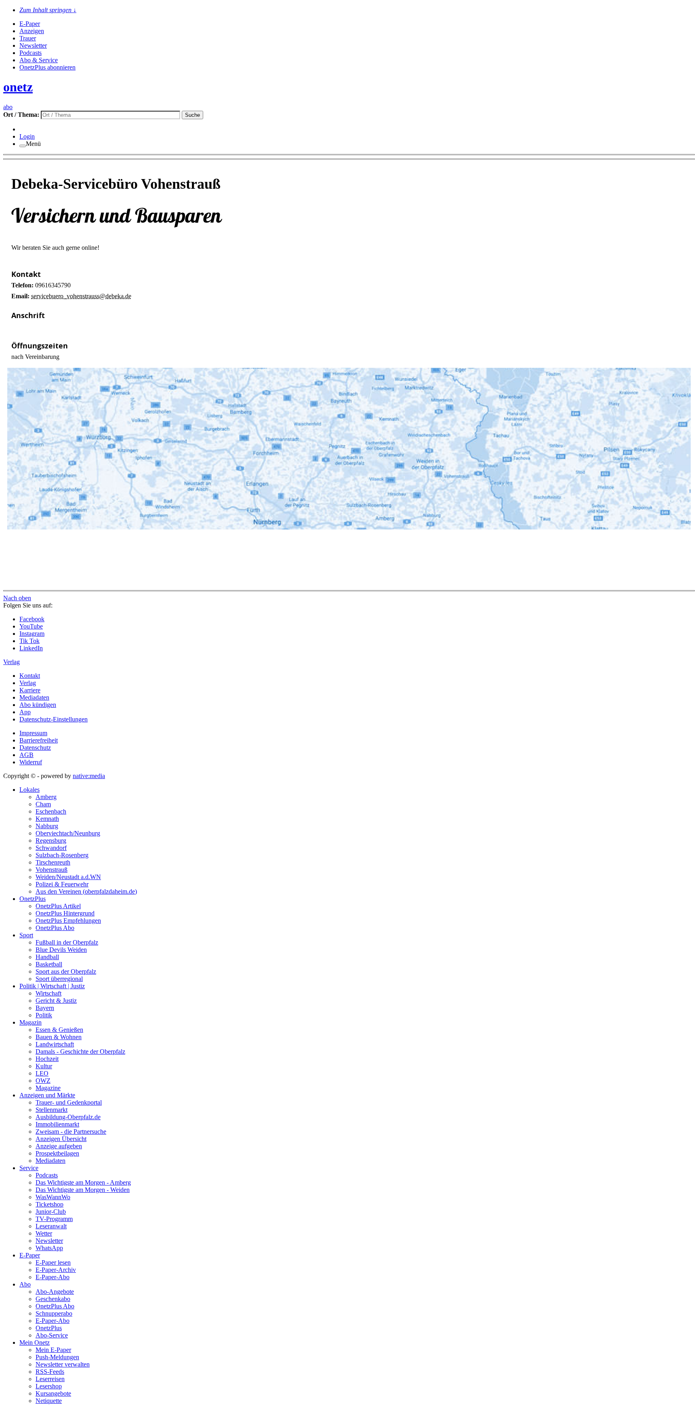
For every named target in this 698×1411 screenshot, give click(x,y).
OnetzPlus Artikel (58, 906)
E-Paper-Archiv (56, 1269)
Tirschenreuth (53, 862)
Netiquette (49, 1400)
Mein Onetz (34, 1342)
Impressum (33, 733)
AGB (26, 754)
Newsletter (33, 45)
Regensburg (51, 840)
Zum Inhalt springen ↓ (47, 9)
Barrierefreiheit (38, 740)
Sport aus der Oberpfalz (66, 971)
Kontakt (29, 675)
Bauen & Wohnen (59, 1036)
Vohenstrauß (51, 869)
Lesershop (49, 1386)
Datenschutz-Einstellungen (53, 719)
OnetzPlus (32, 898)
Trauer (27, 38)
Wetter (44, 1233)
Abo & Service (38, 60)
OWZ (43, 1080)
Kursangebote (53, 1393)
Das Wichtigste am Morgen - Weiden (83, 1189)
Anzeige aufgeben (59, 1146)
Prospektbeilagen (57, 1153)
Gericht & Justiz (56, 1000)
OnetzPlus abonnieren (47, 67)
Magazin (30, 1022)
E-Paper (29, 23)
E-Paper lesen (53, 1262)
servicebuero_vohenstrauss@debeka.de (81, 296)
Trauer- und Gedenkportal (69, 1102)
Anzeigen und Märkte (47, 1095)
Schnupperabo (54, 1313)
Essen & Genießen (59, 1029)
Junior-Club (51, 1211)
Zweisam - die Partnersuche (71, 1131)
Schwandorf (51, 847)
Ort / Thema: (22, 114)
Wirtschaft (48, 993)
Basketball (49, 964)
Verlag (27, 682)
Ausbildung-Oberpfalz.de (68, 1117)
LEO (42, 1073)
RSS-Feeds (50, 1371)
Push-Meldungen (57, 1357)
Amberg (46, 796)
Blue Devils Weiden (61, 949)
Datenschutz (35, 747)
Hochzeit (47, 1058)
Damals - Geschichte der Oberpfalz (80, 1051)
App (25, 712)
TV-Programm (54, 1218)
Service (28, 1167)
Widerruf (30, 762)
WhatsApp (49, 1247)
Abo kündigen (37, 704)
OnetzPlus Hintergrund (65, 913)
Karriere (29, 690)
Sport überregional (59, 978)
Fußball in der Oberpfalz (67, 942)
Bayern (45, 1007)
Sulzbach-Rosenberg (62, 855)
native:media (89, 775)
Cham (43, 804)
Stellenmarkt (51, 1109)
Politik (44, 1015)
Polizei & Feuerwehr (62, 884)
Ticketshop (49, 1204)
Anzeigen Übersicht (61, 1138)
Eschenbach (51, 811)
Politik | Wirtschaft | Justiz (52, 986)
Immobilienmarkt (57, 1124)
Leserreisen (50, 1378)
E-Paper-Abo (52, 1277)
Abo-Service (52, 1335)
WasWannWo (53, 1197)
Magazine (48, 1087)
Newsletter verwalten (63, 1364)
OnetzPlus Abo (55, 927)
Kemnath (47, 818)
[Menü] (22, 146)
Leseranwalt (51, 1226)
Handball (47, 956)
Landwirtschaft (55, 1044)
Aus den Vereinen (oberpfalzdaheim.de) (86, 891)
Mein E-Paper (53, 1349)
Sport (26, 935)
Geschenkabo (53, 1298)
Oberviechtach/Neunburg (68, 833)
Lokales (29, 789)
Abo (25, 1284)
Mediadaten (34, 697)
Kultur (44, 1066)
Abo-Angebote (55, 1291)
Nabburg (47, 826)
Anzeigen (31, 30)
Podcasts (30, 52)
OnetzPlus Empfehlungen (68, 920)
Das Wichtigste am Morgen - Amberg (83, 1182)
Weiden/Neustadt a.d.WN (68, 876)
